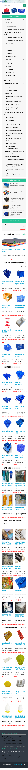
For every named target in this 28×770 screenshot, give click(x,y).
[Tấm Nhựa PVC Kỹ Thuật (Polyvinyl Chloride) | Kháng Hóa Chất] (7, 534)
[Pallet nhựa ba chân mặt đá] (20, 399)
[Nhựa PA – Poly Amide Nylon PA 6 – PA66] (7, 558)
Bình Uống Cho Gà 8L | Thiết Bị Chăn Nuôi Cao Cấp (7, 718)
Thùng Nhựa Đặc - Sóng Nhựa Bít (14, 37)
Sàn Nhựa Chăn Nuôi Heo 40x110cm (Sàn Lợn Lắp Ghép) (20, 645)
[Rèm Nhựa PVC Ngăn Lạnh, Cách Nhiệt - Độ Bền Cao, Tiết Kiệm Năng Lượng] (20, 500)
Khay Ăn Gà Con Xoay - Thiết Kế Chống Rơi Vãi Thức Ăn (20, 669)
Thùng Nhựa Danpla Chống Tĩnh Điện (15, 29)
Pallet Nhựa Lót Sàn (11, 56)
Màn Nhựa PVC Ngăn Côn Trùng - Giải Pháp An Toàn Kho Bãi (7, 509)
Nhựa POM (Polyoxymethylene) (13, 130)
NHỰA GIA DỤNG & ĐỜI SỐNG (12, 156)
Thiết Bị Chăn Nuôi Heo (11, 87)
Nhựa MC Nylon (18, 590)
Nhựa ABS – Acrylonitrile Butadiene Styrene (19, 568)
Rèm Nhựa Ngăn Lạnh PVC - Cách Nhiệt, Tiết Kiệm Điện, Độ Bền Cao (20, 485)
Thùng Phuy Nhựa (10, 63)
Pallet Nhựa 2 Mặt (10, 53)
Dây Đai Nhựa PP (10, 72)
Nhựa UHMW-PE (10, 120)
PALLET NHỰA (8, 47)
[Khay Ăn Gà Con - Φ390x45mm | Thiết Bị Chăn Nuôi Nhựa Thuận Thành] (7, 684)
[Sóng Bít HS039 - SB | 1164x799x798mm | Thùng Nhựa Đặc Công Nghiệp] (20, 274)
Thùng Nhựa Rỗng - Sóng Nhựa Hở (14, 40)
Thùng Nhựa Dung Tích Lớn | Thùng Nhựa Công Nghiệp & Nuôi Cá (14, 165)
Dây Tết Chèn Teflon (11, 143)
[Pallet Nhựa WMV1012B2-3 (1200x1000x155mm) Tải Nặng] (20, 375)
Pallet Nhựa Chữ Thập (7, 431)
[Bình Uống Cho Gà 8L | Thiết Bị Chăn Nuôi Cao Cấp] (7, 708)
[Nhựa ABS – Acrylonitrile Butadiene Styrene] (20, 558)
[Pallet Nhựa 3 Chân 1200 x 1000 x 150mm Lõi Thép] (7, 375)
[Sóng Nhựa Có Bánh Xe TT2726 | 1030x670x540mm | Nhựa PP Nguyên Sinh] (20, 346)
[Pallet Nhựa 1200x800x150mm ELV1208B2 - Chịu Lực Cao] (7, 399)
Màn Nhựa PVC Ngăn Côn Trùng (13, 101)
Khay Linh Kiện (9, 43)
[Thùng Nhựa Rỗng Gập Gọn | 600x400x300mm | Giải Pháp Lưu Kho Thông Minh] (7, 274)
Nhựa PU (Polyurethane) (12, 127)
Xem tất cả (23, 266)
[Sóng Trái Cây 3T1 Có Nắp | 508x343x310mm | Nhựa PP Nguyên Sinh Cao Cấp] (7, 346)
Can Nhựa (8, 66)
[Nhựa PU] (7, 583)
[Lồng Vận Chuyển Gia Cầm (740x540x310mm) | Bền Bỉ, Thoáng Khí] (20, 684)
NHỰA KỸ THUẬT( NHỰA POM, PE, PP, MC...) (13, 113)
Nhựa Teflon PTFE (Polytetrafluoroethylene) (12, 147)
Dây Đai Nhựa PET (10, 75)
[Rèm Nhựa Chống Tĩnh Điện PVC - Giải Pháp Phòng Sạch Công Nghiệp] (7, 476)
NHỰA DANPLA (8, 19)
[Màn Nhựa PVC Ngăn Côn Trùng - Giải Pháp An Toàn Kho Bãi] (7, 500)
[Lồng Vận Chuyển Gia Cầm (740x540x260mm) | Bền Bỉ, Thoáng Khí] (7, 635)
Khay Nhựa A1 (18, 330)
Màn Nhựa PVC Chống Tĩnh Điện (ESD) (14, 108)
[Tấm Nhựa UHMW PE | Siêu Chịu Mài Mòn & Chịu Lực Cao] (20, 607)
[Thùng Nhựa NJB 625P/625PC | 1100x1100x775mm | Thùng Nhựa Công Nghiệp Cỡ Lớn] (7, 298)
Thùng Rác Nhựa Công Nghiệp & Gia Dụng (15, 160)
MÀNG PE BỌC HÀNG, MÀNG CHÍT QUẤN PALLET (12, 79)
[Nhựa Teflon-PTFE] (7, 607)
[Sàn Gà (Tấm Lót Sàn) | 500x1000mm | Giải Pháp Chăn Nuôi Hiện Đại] (7, 659)
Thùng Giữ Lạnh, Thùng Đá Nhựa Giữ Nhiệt (15, 170)
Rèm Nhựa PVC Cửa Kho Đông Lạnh (14, 104)
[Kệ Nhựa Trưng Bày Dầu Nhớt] (7, 322)
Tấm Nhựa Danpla (10, 23)
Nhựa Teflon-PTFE (6, 615)
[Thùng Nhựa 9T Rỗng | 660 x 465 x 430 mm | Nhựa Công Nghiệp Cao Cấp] (20, 298)
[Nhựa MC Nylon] (20, 583)
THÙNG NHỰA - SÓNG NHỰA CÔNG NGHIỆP (13, 33)
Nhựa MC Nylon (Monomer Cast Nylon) (13, 139)
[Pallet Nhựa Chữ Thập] (7, 423)
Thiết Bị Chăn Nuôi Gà (11, 90)
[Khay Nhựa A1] (20, 322)
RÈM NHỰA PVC (9, 93)
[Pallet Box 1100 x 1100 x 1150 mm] (20, 447)
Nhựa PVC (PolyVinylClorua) (13, 124)
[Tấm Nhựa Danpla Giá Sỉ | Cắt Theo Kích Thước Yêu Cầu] (14, 242)
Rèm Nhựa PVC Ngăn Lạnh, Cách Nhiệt (14, 97)
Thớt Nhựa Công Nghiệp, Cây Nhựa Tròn (14, 174)
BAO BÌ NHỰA (8, 59)
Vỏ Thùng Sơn (9, 69)
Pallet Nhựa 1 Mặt (10, 50)
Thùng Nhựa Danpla (11, 26)
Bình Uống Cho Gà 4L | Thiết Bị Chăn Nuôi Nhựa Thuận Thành (20, 718)
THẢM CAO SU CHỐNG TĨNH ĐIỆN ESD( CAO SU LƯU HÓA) (14, 152)
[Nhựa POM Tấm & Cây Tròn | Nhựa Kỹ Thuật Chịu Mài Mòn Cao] (20, 534)
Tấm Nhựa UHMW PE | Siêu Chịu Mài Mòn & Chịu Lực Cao (20, 616)
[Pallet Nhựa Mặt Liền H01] (7, 447)
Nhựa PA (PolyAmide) (11, 117)
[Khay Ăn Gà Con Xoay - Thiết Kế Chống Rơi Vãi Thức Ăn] (20, 659)
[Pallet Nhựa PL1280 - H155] (20, 423)
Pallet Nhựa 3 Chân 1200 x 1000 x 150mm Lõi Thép (7, 384)
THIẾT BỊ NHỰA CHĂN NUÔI (11, 83)
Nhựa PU (4, 590)
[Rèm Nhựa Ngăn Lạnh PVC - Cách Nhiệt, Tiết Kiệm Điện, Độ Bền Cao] (20, 476)
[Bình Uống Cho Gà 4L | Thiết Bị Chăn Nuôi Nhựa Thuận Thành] (20, 708)
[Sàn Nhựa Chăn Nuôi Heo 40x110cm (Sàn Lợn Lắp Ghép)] (20, 635)
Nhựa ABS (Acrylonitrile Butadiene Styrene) (14, 134)
